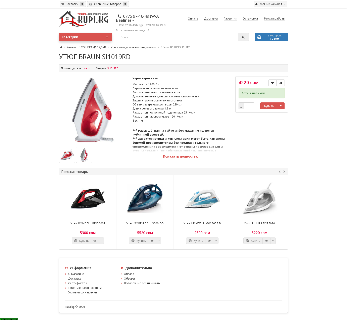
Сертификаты (77, 283)
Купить (269, 106)
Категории (70, 37)
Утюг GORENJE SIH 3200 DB (145, 223)
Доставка (74, 278)
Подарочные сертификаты (142, 283)
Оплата (129, 274)
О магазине (76, 274)
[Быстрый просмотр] (95, 240)
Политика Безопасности (85, 288)
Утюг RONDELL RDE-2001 (87, 223)
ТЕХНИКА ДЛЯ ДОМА (93, 47)
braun (86, 68)
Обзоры (129, 278)
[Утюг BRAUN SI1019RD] (93, 110)
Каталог (72, 47)
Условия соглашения (82, 292)
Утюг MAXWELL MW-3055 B (202, 223)
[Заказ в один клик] (281, 105)
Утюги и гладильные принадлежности (135, 47)
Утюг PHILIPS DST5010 (259, 223)
